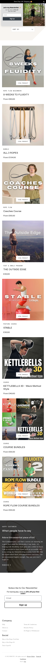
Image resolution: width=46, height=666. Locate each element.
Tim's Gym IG (6, 645)
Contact (4, 631)
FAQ (3, 624)
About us (5, 627)
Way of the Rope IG (8, 642)
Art (25, 661)
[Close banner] (44, 1)
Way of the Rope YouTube (10, 639)
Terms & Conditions (30, 624)
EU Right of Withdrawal (31, 631)
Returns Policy (28, 627)
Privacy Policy (31, 656)
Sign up (23, 605)
